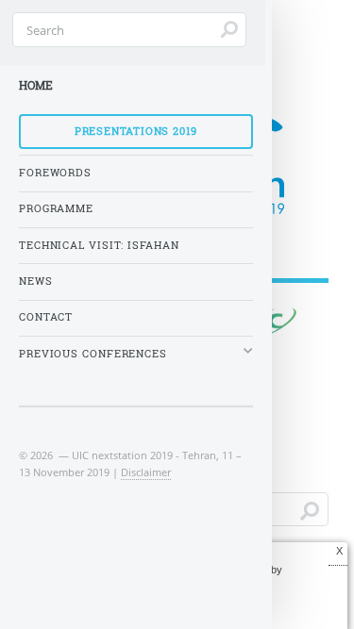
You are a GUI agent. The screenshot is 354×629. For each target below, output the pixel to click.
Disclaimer (146, 472)
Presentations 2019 (136, 131)
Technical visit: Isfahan (99, 245)
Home (36, 85)
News (36, 281)
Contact (46, 316)
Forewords (55, 172)
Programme (56, 208)
